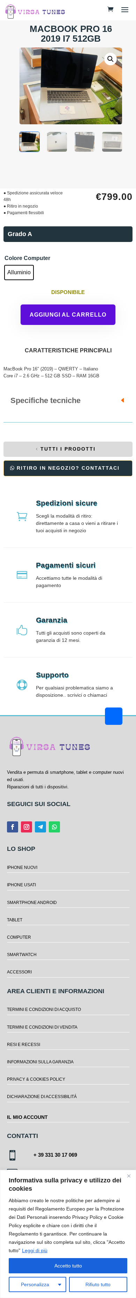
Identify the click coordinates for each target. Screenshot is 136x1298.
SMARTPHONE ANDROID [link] (32, 902)
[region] (68, 1234)
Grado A (20, 234)
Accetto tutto (68, 1265)
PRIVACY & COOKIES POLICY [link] (36, 1079)
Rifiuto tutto (98, 1284)
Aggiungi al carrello (68, 315)
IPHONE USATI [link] (21, 884)
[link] (110, 9)
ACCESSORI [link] (19, 972)
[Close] (128, 1176)
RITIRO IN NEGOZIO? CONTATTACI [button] (68, 468)
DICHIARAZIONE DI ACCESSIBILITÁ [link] (42, 1096)
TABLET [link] (14, 920)
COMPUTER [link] (19, 937)
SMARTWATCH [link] (22, 954)
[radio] (19, 272)
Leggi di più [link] (34, 1250)
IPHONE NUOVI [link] (22, 867)
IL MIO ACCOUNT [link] (27, 1117)
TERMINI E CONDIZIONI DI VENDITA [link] (42, 1027)
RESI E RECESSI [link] (23, 1044)
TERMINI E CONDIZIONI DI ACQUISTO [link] (44, 1009)
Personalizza (35, 1284)
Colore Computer (27, 258)
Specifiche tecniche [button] (45, 400)
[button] (124, 9)
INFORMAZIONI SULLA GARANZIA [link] (40, 1062)
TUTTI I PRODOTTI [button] (68, 449)
